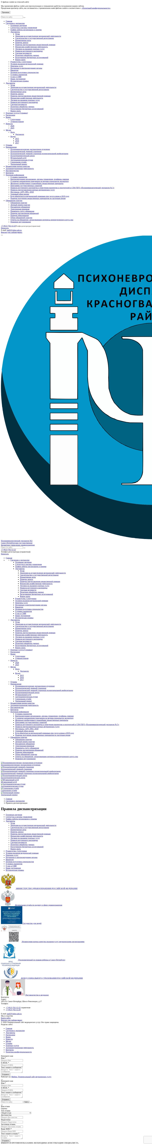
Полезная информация (15, 175)
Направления (11, 147)
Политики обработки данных (27, 55)
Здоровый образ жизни (19, 194)
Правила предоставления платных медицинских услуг (32, 190)
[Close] (2, 1079)
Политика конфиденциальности (19, 1052)
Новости (9, 124)
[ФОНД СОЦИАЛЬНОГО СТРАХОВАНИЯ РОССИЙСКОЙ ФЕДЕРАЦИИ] (11, 978)
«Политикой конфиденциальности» (96, 8)
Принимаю (5, 12)
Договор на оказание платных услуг (30, 49)
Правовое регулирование (20, 222)
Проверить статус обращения (22, 211)
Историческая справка (19, 81)
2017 (17, 143)
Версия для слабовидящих (11, 232)
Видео (13, 136)
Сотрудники (15, 119)
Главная (9, 21)
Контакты (10, 173)
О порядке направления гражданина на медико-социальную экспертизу (39, 181)
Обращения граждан (14, 201)
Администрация (17, 122)
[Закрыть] (31, 1102)
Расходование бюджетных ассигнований (31, 57)
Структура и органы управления (23, 28)
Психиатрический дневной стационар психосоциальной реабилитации (39, 154)
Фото (12, 132)
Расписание (10, 115)
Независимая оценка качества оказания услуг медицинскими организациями (53, 942)
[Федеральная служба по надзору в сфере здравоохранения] (8, 905)
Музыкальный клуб (18, 158)
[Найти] (24, 17)
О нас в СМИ (15, 77)
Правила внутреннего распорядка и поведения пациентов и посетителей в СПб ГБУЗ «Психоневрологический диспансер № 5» (62, 188)
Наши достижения (17, 79)
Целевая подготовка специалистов (24, 72)
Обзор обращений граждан (21, 218)
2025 (12, 128)
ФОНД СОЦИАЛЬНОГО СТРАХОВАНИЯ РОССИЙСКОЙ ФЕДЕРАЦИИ (52, 978)
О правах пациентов (18, 75)
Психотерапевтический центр (22, 156)
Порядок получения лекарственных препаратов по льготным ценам (38, 198)
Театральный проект (18, 164)
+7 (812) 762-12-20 (13, 1010)
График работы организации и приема (26, 30)
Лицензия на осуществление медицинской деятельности (38, 36)
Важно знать (20, 60)
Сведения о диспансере (15, 23)
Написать (5, 228)
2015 (17, 139)
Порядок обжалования (19, 215)
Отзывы (9, 145)
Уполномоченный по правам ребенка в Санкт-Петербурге (41, 960)
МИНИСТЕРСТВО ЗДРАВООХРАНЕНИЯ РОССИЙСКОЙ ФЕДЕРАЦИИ (46, 888)
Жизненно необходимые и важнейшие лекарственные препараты (36, 183)
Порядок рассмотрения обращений (24, 213)
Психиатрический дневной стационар (25, 151)
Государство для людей (32, 923)
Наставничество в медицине (37, 995)
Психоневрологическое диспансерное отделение (30, 149)
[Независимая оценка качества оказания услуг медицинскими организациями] (11, 942)
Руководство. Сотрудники (21, 62)
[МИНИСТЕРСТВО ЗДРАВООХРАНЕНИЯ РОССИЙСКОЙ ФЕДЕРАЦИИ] (8, 888)
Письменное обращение (20, 207)
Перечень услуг (16, 66)
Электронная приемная (19, 209)
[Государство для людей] (12, 923)
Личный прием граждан (20, 205)
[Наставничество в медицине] (13, 995)
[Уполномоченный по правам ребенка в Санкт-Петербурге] (9, 960)
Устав (17, 34)
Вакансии (14, 70)
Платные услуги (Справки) (17, 113)
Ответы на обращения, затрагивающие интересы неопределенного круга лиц (41, 220)
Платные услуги (12, 1046)
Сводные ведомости (23, 53)
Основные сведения (18, 25)
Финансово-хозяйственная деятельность (31, 47)
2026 (12, 126)
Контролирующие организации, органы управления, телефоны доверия (39, 179)
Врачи (8, 117)
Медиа (8, 130)
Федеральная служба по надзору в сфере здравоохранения (38, 905)
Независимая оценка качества (18, 166)
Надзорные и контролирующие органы (26, 68)
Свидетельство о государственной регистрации (34, 38)
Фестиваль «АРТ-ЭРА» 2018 (22, 192)
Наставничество (12, 171)
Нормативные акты (23, 40)
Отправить (6, 1074)
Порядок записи (21, 43)
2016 (17, 141)
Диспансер (19, 134)
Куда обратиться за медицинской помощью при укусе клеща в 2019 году (39, 196)
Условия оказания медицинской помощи (26, 64)
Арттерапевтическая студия (21, 160)
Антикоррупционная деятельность (20, 169)
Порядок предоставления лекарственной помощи (35, 45)
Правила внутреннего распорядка (29, 51)
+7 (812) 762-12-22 (8, 226)
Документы (15, 32)
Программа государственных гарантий (26, 186)
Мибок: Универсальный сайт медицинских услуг (31, 1077)
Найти (26, 1102)
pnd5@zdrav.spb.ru (14, 230)
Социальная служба (18, 162)
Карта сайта (6, 1018)
